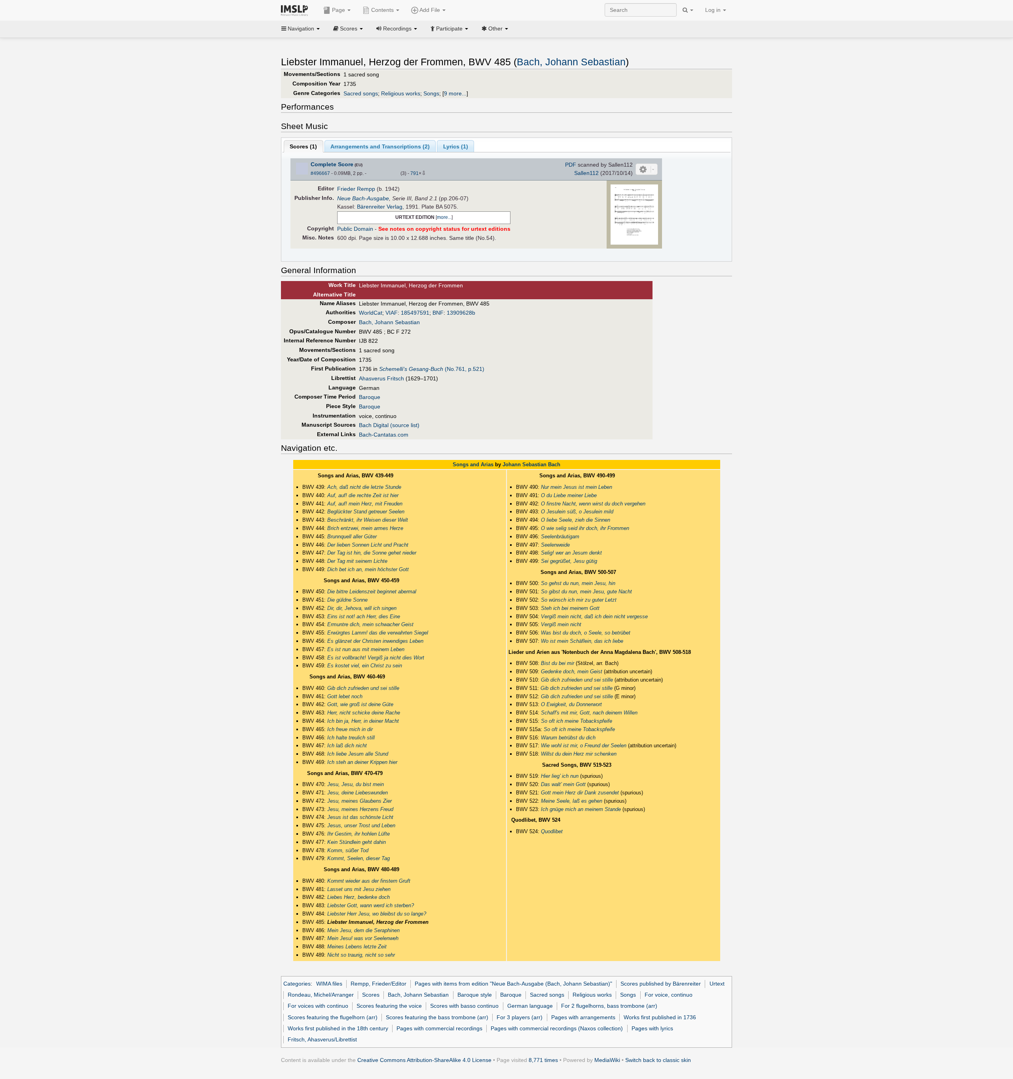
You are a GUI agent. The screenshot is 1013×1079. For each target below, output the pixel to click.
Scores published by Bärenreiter (660, 983)
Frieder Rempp (356, 189)
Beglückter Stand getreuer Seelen (365, 512)
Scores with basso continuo (464, 1006)
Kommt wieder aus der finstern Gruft (368, 881)
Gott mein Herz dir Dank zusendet (580, 793)
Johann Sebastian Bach (531, 464)
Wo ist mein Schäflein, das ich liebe (582, 641)
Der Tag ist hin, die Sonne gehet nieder (371, 553)
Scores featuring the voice (389, 1006)
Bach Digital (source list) (389, 425)
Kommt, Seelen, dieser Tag (358, 858)
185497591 (415, 313)
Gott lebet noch (344, 696)
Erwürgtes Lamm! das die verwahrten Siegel (377, 633)
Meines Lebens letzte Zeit (357, 947)
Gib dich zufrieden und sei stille (363, 688)
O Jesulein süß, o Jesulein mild (577, 512)
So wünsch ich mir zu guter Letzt (579, 600)
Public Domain (355, 229)
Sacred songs (360, 93)
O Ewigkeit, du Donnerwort (571, 704)
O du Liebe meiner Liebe (569, 495)
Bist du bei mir (557, 663)
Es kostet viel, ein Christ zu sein (364, 666)
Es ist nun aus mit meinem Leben (365, 649)
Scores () (303, 146)
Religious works (400, 93)
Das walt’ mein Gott (563, 784)
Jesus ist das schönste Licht (360, 817)
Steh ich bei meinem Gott (570, 608)
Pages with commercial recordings (439, 1028)
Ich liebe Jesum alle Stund (357, 754)
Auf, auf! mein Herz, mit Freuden (364, 504)
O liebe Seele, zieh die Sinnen (575, 520)
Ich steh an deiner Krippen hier (362, 762)
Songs (431, 93)
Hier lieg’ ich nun (560, 776)
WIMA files (329, 983)
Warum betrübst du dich (568, 738)
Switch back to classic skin (658, 1060)
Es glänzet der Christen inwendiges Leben (375, 641)
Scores (370, 995)
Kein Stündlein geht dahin (356, 842)
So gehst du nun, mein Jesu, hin (578, 583)
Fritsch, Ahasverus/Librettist (322, 1039)
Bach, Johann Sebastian (571, 62)
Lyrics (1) (455, 146)
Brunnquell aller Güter (352, 537)
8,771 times (543, 1060)
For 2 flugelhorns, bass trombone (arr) (609, 1006)
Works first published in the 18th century (338, 1028)
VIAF (391, 313)
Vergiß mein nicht (561, 624)
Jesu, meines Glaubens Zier (359, 801)
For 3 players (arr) (520, 1017)
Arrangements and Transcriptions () (380, 146)
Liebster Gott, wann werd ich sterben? (370, 905)
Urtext (717, 983)
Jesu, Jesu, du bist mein (355, 784)
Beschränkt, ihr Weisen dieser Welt (367, 520)
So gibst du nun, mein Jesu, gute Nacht (586, 592)
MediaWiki (607, 1060)
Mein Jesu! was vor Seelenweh (362, 938)
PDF (570, 164)
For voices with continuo (318, 1006)
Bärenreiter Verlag (379, 206)
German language (530, 1006)
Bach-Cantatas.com (383, 434)
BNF (438, 313)
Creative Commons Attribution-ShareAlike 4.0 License (424, 1060)
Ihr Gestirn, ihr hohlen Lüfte (358, 834)
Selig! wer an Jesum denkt (571, 553)
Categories (297, 983)
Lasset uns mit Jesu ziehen (359, 889)
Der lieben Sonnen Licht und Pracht (367, 545)
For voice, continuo (668, 995)
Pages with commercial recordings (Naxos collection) (557, 1028)
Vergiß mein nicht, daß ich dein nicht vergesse (594, 616)
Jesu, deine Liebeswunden (357, 793)
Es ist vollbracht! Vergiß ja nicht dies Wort (375, 658)
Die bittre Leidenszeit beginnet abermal (371, 592)
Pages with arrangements (583, 1017)
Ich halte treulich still (351, 738)
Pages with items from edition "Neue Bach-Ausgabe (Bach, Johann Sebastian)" (513, 983)
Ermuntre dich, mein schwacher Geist (370, 624)
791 (414, 173)
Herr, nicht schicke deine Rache (363, 713)
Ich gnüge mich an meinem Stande (581, 809)
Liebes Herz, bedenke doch (358, 897)
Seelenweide (555, 545)
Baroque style (474, 995)
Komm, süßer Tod (347, 850)
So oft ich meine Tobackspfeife (576, 721)
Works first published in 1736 (660, 1017)
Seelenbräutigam (560, 537)
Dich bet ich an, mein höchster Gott (368, 569)
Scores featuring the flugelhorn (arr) (333, 1017)
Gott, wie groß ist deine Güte (360, 704)
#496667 (320, 173)
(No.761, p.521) (431, 369)
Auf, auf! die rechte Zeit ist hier (362, 495)
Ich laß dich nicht (347, 745)
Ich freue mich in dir (350, 729)
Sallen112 (586, 173)
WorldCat (370, 313)
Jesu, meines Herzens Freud (360, 809)
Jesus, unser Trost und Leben (361, 825)
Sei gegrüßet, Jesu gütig (569, 561)
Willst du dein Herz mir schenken (579, 754)
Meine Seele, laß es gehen (571, 801)
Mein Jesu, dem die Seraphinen (363, 930)
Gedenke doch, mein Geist (571, 671)
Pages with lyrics (652, 1028)
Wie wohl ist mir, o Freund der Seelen (583, 745)
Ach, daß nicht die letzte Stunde (364, 487)
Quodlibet (552, 831)
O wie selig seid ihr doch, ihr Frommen (585, 528)
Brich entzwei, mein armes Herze (365, 528)
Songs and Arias (473, 464)
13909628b (461, 313)
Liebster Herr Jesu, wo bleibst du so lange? (376, 914)
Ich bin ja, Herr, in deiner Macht (363, 721)
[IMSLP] (296, 10)
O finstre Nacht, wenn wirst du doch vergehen (593, 504)
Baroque (369, 397)
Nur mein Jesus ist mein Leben (576, 487)
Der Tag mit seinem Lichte (357, 561)
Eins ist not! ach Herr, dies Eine (363, 616)
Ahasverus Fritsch (381, 378)
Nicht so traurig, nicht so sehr (361, 955)
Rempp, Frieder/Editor (378, 983)
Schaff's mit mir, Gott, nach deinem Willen (589, 713)
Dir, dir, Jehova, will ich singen (361, 608)
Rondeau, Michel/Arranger (321, 995)
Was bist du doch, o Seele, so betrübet (585, 633)
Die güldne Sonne (347, 600)
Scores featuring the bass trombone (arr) (437, 1017)
